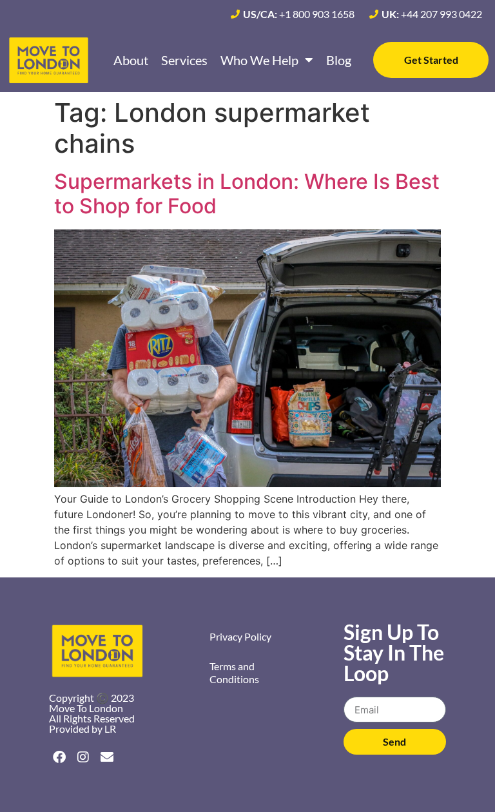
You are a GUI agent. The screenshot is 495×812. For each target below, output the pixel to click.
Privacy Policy (240, 636)
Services (184, 59)
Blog (338, 59)
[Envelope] (107, 757)
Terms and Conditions (234, 672)
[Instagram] (83, 757)
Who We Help (259, 59)
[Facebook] (59, 757)
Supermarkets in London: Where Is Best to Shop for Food (247, 193)
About (130, 59)
